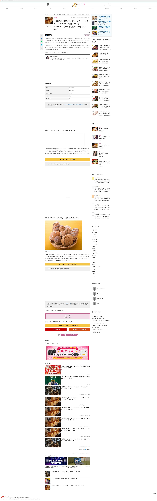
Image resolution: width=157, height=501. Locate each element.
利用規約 (154, 493)
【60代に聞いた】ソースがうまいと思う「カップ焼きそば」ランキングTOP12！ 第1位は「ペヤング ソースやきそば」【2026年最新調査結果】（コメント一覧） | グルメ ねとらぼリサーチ (103, 209)
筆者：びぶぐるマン (54, 56)
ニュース (21, 8)
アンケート (95, 123)
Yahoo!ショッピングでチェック (79, 329)
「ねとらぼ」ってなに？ (97, 316)
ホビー (94, 246)
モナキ (98, 303)
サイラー (49, 251)
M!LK (98, 293)
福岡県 (55, 17)
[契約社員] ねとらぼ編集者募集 (98, 323)
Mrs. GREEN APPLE (101, 288)
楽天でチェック (56, 329)
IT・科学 (95, 230)
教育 (94, 271)
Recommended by (82, 449)
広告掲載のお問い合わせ (97, 329)
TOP (7, 8)
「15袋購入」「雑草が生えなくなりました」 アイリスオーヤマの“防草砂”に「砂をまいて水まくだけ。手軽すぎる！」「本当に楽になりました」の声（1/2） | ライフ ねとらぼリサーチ (102, 218)
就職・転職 (95, 269)
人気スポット (96, 253)
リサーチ (135, 8)
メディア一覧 (3, 498)
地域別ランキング (54, 343)
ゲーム (94, 237)
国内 (94, 259)
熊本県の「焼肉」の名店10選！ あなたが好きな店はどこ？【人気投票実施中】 (104, 91)
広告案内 (11, 498)
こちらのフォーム (68, 303)
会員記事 (149, 8)
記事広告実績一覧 (96, 332)
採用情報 (34, 498)
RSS (28, 498)
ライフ (94, 248)
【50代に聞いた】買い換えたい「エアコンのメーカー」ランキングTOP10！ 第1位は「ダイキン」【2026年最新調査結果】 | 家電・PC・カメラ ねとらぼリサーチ (102, 200)
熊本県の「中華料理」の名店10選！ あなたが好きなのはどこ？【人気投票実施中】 (104, 84)
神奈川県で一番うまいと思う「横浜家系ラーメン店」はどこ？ (104, 163)
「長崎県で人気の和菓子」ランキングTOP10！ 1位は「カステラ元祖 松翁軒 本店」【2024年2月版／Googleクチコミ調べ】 (105, 49)
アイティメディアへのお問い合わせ (99, 325)
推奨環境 (38, 498)
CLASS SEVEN (100, 298)
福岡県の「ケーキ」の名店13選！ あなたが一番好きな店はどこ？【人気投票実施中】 (104, 99)
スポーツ (95, 239)
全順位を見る (67, 317)
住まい (93, 8)
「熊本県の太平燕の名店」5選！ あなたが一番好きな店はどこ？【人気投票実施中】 (104, 61)
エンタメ (35, 8)
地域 (78, 8)
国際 (94, 262)
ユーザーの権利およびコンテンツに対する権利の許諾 (73, 104)
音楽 (94, 275)
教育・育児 (107, 8)
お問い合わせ (16, 498)
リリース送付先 (95, 327)
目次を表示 (87, 35)
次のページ (73, 334)
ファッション (96, 243)
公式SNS (8, 498)
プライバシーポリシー (22, 498)
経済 (94, 273)
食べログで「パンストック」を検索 (67, 159)
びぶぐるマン (87, 32)
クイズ (50, 8)
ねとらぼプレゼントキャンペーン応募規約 (100, 320)
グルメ (64, 8)
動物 (121, 8)
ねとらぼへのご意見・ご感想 (98, 318)
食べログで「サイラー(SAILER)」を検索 (67, 264)
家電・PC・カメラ (97, 266)
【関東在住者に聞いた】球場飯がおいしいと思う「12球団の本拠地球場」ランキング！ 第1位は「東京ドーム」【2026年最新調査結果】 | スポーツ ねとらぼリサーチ (102, 182)
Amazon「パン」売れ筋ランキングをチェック (68, 325)
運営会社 (30, 498)
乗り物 (94, 250)
